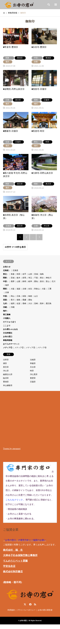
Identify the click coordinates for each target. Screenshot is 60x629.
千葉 (36, 278)
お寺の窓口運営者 (45, 610)
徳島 (18, 300)
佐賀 (18, 303)
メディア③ (30, 348)
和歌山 (37, 289)
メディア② (19, 348)
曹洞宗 (6, 382)
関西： (6, 289)
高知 (30, 300)
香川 (12, 300)
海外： (6, 311)
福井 (7, 285)
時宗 (32, 371)
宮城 (36, 274)
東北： (6, 274)
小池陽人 (6, 318)
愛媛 (24, 300)
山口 (36, 296)
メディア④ (41, 348)
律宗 (5, 363)
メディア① (7, 348)
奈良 (30, 289)
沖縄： (6, 307)
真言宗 (6, 367)
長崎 (24, 303)
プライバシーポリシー (26, 610)
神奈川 (48, 278)
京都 (24, 289)
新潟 (42, 281)
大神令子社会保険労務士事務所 (20, 555)
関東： (6, 278)
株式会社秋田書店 (13, 571)
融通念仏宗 (7, 374)
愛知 (36, 281)
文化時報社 (7, 333)
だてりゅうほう (9, 322)
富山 (48, 281)
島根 (30, 296)
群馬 (24, 278)
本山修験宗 (7, 385)
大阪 (12, 289)
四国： (6, 300)
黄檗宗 (33, 378)
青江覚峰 (6, 314)
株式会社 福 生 (13, 550)
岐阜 (30, 281)
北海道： (6, 270)
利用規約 (11, 610)
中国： (6, 296)
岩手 (24, 274)
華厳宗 (33, 363)
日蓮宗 (33, 382)
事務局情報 (7, 340)
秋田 (18, 274)
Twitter (25, 604)
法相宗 (33, 360)
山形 (30, 274)
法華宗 (6, 360)
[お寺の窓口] (19, 5)
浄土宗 (6, 371)
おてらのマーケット (11, 344)
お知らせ (6, 267)
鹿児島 (48, 303)
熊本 (42, 303)
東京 (42, 278)
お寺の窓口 (7, 336)
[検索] (48, 4)
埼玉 (30, 278)
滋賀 (18, 289)
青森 (12, 274)
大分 (30, 303)
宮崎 (36, 303)
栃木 (18, 278)
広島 (18, 296)
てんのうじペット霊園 (15, 560)
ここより (6, 325)
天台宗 (33, 367)
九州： (6, 303)
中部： (6, 281)
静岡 (24, 281)
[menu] (55, 4)
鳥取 (24, 296)
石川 (53, 281)
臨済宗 (6, 378)
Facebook (30, 604)
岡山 (12, 296)
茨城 (12, 278)
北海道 (15, 270)
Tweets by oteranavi (11, 448)
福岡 (12, 303)
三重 (49, 289)
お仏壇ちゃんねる (10, 329)
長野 (12, 281)
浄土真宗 (33, 374)
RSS (35, 604)
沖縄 (12, 307)
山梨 (18, 281)
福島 (42, 274)
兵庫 (7, 292)
